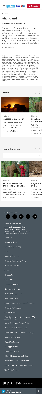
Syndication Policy (11, 351)
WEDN (12, 229)
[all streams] (39, 391)
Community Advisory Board (15, 261)
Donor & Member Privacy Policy (17, 323)
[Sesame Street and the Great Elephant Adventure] (15, 169)
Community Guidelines (13, 308)
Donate (34, 6)
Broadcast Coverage (12, 337)
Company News (10, 242)
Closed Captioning (11, 342)
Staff (6, 252)
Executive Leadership (12, 247)
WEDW (17, 229)
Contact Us (8, 275)
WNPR (15, 231)
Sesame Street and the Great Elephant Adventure (13, 185)
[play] (3, 391)
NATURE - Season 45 (13, 119)
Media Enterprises (11, 266)
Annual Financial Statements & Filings (19, 333)
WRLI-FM (27, 231)
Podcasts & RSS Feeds (13, 294)
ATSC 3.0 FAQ (23, 233)
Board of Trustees (11, 256)
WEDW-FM (8, 231)
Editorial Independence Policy (16, 356)
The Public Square (11, 370)
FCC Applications (11, 347)
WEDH (6, 229)
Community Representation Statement (20, 303)
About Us (8, 237)
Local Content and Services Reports (18, 365)
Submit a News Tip (11, 284)
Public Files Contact (10, 233)
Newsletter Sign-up (12, 289)
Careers (7, 270)
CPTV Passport (10, 313)
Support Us (8, 280)
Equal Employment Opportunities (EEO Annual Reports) (20, 318)
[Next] (40, 93)
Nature (5, 14)
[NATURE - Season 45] (15, 104)
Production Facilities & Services (16, 361)
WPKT (20, 231)
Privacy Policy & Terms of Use (16, 328)
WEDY (23, 229)
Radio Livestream (11, 299)
